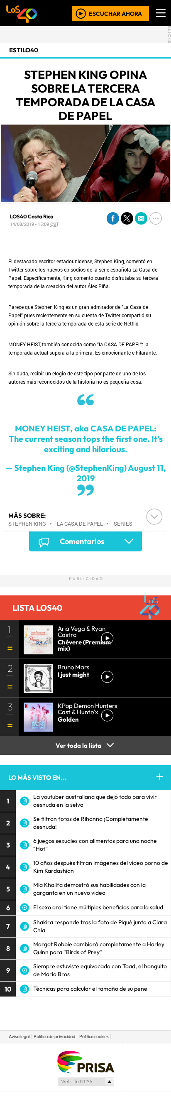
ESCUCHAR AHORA (115, 13)
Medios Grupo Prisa (85, 1082)
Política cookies (94, 1036)
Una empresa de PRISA (85, 1061)
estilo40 (23, 50)
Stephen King (27, 523)
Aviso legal (19, 1036)
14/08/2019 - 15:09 (34, 224)
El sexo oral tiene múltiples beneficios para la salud (98, 907)
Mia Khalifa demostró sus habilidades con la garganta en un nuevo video (89, 888)
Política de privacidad (54, 1036)
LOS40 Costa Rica (32, 216)
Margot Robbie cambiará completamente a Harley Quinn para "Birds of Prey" (98, 948)
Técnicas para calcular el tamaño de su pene (90, 988)
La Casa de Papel (80, 523)
